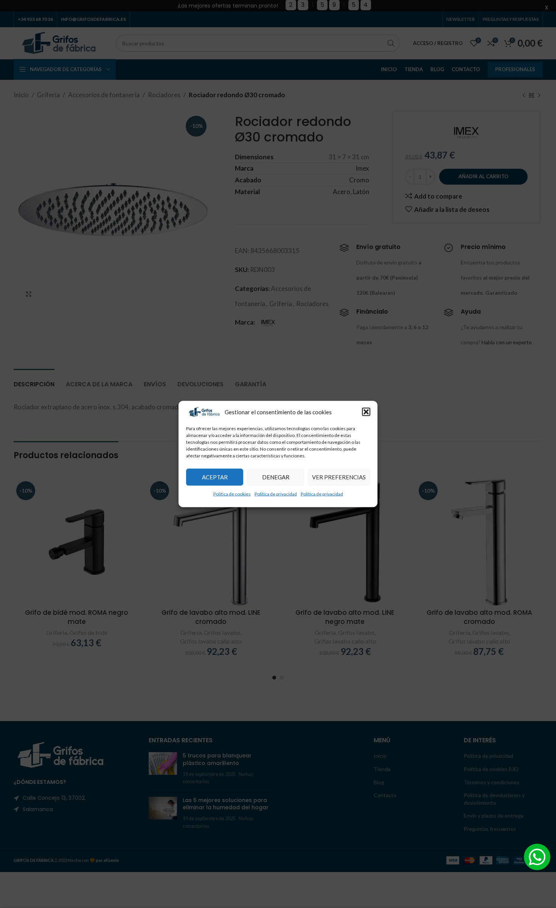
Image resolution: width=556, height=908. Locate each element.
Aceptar (215, 477)
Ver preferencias (339, 477)
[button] (366, 412)
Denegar (275, 477)
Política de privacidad (276, 493)
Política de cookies (232, 493)
